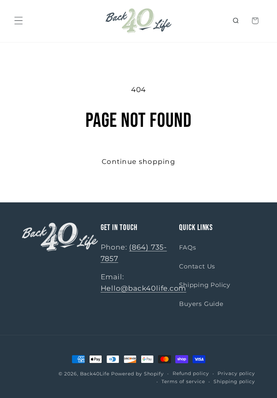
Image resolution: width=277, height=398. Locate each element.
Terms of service (183, 381)
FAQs (187, 247)
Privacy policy (236, 373)
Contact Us (197, 266)
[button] (18, 20)
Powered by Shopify (137, 374)
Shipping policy (234, 381)
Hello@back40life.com (143, 288)
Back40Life (94, 374)
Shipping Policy (204, 285)
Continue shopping (138, 162)
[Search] (235, 20)
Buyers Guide (201, 304)
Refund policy (191, 373)
